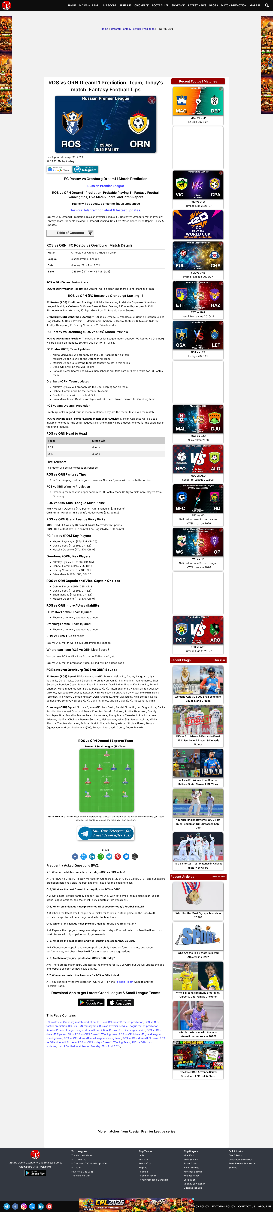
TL (110, 856)
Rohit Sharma (191, 1159)
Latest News (197, 5)
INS (24, 1206)
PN (118, 856)
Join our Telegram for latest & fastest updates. (105, 210)
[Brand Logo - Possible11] (35, 1158)
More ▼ (255, 5)
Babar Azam (190, 1163)
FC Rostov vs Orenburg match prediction (71, 1022)
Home (72, 5)
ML (127, 856)
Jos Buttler (189, 1179)
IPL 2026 (76, 1167)
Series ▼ (125, 5)
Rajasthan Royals (147, 1175)
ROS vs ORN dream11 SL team (140, 1038)
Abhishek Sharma (193, 1171)
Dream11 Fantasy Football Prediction (133, 28)
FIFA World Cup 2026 (82, 1171)
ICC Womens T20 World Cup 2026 (89, 1163)
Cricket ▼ (141, 5)
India (141, 1155)
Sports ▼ (178, 5)
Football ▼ (160, 5)
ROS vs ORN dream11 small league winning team (92, 1038)
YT (50, 1206)
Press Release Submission (242, 1163)
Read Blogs (220, 660)
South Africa (145, 1163)
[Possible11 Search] (267, 5)
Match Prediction (233, 5)
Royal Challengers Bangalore (153, 1179)
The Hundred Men (80, 1175)
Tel (7, 1206)
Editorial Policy (223, 1206)
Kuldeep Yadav (192, 1175)
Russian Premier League (105, 186)
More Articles (218, 876)
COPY (136, 856)
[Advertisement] (136, 18)
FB (76, 856)
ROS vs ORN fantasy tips (83, 1026)
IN (42, 1206)
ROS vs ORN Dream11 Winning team (96, 1034)
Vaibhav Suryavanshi (194, 1183)
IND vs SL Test (88, 5)
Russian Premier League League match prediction (128, 1026)
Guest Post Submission (240, 1159)
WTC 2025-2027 (80, 1159)
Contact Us (246, 1206)
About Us (264, 1206)
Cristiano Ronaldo (193, 1187)
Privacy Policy (198, 1206)
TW (84, 856)
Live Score (109, 5)
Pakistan (143, 1171)
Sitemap (233, 1167)
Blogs (213, 5)
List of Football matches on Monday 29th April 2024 (89, 1046)
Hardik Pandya (191, 1167)
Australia (143, 1159)
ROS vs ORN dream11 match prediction (120, 1022)
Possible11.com (124, 981)
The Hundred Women (82, 1155)
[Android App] (35, 1176)
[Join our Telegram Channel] (105, 833)
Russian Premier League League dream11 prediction (77, 1030)
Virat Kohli (189, 1155)
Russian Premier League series (127, 1030)
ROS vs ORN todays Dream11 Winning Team (104, 1042)
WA (101, 856)
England (143, 1167)
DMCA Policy (235, 1155)
